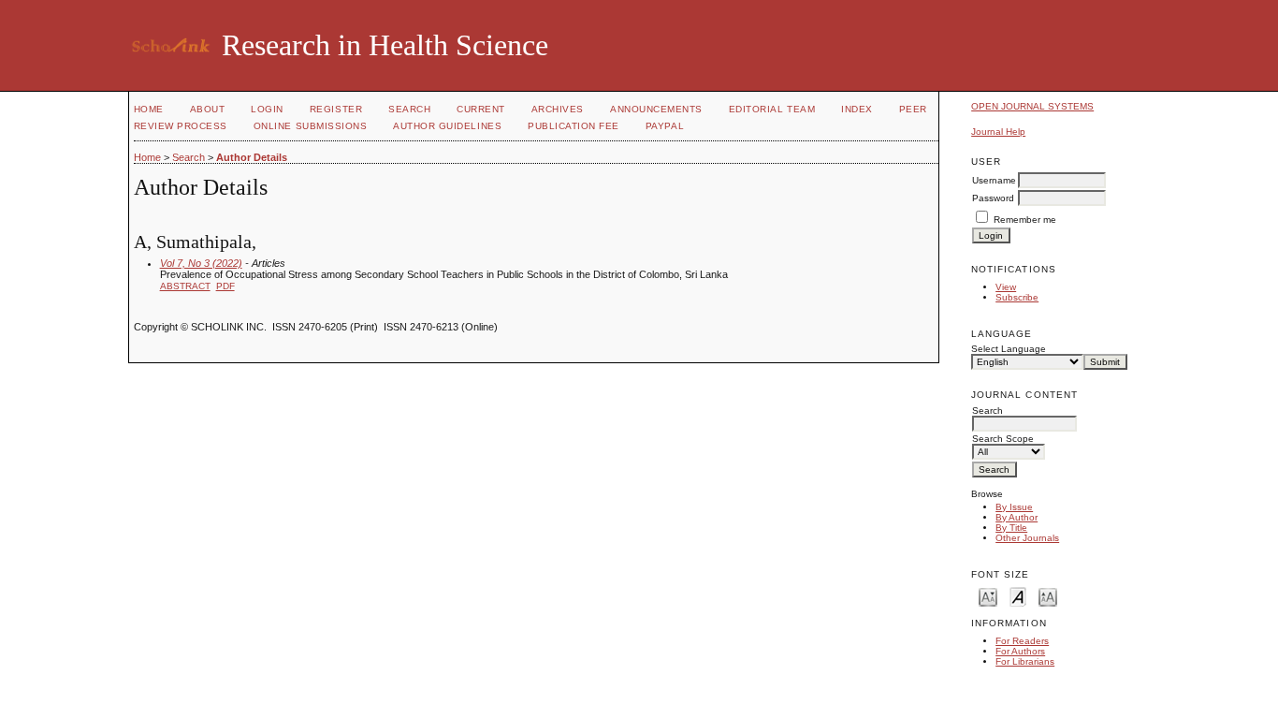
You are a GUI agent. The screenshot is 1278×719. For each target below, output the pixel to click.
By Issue (1014, 507)
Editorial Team (772, 109)
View (1005, 287)
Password (993, 198)
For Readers (1022, 641)
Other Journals (1027, 538)
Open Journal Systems (1032, 106)
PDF (225, 286)
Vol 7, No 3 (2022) (201, 263)
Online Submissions (310, 126)
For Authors (1020, 651)
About (207, 109)
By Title (1011, 527)
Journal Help (998, 131)
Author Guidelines (447, 126)
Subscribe (1016, 297)
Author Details (251, 157)
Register (336, 109)
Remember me (1025, 219)
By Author (1016, 517)
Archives (557, 109)
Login (267, 109)
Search (409, 109)
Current (481, 109)
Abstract (185, 286)
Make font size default (1018, 596)
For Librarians (1024, 661)
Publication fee (573, 126)
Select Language (1008, 349)
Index (857, 109)
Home (149, 109)
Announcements (656, 109)
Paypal (665, 126)
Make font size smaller (988, 596)
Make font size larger (1047, 596)
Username (994, 180)
